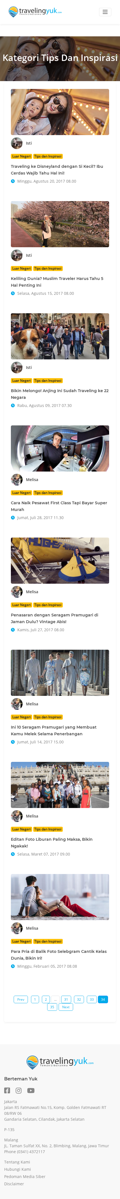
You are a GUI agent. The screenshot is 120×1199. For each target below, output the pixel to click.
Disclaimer (14, 1183)
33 (92, 999)
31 (66, 999)
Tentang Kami (17, 1162)
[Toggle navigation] (105, 12)
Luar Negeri (21, 156)
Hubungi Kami (17, 1169)
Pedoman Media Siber (24, 1176)
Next (65, 1007)
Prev (20, 999)
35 (52, 1007)
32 (79, 999)
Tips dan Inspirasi (47, 156)
